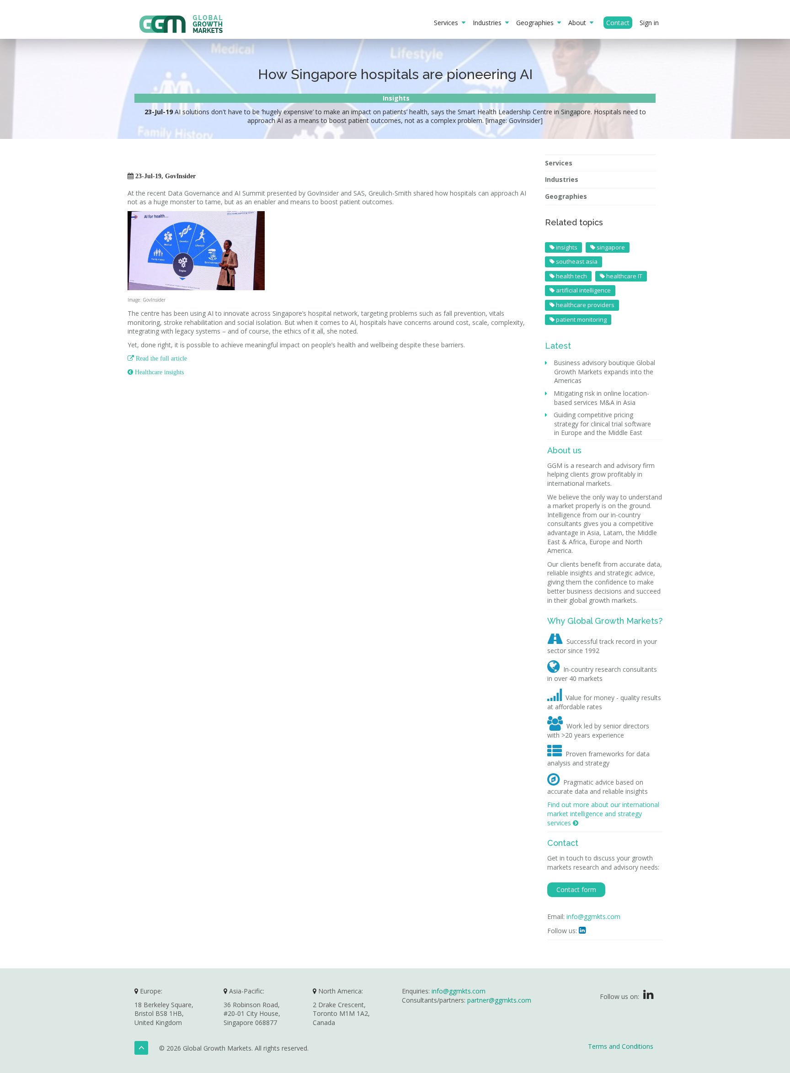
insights (566, 247)
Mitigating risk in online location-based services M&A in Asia (601, 398)
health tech (571, 276)
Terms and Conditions (620, 1046)
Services (448, 22)
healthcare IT (623, 276)
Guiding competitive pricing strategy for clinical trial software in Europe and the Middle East (602, 423)
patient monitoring (581, 319)
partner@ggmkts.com (499, 1000)
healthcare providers (584, 305)
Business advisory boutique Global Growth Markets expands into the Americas (604, 371)
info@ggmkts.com (593, 916)
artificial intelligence (583, 290)
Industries (489, 22)
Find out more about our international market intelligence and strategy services (603, 813)
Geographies (536, 22)
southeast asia (576, 261)
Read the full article (157, 358)
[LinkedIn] (648, 996)
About (579, 22)
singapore (610, 247)
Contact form (576, 889)
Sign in (649, 22)
